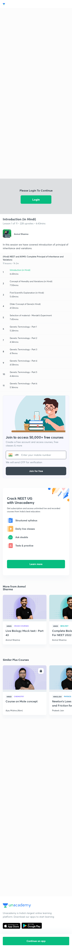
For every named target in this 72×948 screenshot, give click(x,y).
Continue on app (36, 941)
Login (36, 199)
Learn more (36, 564)
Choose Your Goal (18, 4)
